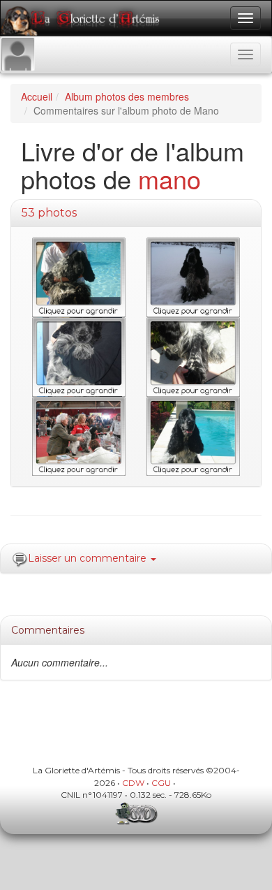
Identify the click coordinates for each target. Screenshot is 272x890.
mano (169, 178)
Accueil (36, 96)
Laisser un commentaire (88, 558)
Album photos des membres (127, 96)
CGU (161, 783)
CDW (133, 783)
